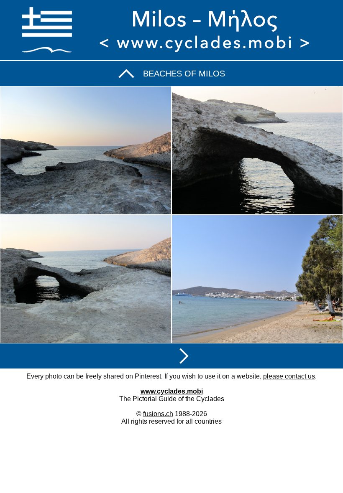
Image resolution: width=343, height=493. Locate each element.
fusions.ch (158, 413)
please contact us (289, 376)
